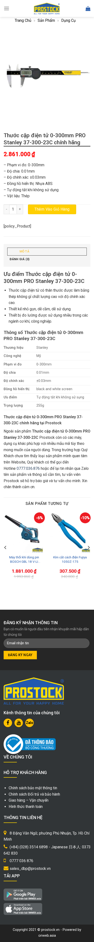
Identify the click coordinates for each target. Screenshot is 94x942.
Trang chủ (23, 20)
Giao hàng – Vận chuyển (28, 800)
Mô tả (24, 251)
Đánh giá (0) (20, 259)
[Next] (88, 547)
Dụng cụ (68, 20)
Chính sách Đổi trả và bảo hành (34, 794)
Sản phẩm (46, 20)
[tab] (47, 252)
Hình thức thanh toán (26, 806)
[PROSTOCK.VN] (47, 8)
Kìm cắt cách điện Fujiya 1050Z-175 (70, 559)
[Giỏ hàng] (88, 8)
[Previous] (5, 547)
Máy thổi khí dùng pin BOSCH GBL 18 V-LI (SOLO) (24, 559)
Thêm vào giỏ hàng (51, 209)
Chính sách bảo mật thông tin (33, 788)
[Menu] (6, 8)
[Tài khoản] (77, 8)
